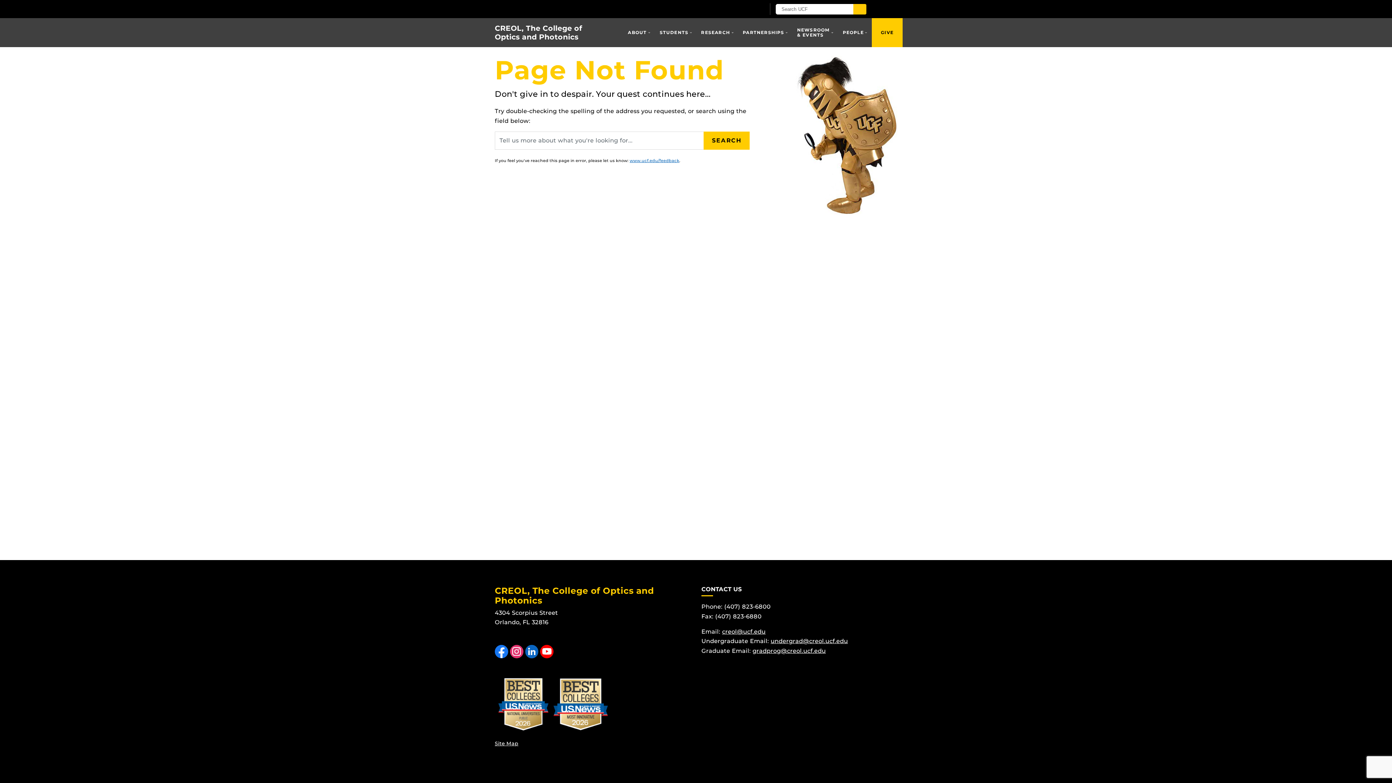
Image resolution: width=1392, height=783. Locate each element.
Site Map (506, 743)
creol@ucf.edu (744, 631)
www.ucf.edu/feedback (654, 160)
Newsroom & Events (813, 32)
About (637, 32)
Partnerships (763, 32)
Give (887, 32)
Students (674, 32)
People (853, 32)
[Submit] (859, 9)
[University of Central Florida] (579, 8)
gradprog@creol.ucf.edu (789, 650)
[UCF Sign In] (742, 9)
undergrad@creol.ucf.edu (809, 641)
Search (727, 140)
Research (715, 32)
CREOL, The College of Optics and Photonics (538, 32)
